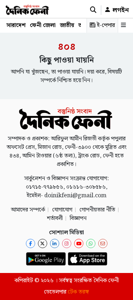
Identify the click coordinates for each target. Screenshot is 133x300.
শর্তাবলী (55, 218)
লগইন (120, 10)
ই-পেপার (105, 25)
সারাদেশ (16, 25)
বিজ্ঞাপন (78, 218)
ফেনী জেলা (43, 25)
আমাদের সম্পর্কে (28, 209)
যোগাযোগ (62, 209)
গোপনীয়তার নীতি (97, 209)
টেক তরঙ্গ (78, 292)
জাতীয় (67, 25)
